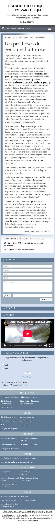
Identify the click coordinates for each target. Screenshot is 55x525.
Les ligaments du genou (9, 429)
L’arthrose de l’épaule (28, 500)
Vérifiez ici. (23, 385)
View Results (27, 377)
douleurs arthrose (45, 511)
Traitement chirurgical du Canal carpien (29, 479)
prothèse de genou (36, 155)
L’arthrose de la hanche (28, 458)
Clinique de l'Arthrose (12, 511)
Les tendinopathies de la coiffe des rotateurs (9, 505)
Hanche (27, 454)
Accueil (7, 37)
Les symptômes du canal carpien (10, 479)
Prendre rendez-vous (18, 29)
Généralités (24, 496)
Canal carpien (28, 468)
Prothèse (4, 425)
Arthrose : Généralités (8, 438)
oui (6, 365)
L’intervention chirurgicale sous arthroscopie (29, 402)
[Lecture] (5, 345)
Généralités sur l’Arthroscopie (6, 402)
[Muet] (45, 345)
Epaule (27, 493)
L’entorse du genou (27, 417)
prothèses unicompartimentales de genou (30, 83)
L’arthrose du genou (27, 421)
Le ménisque (24, 425)
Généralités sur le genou (9, 417)
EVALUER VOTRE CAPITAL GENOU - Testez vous (24, 239)
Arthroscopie (28, 393)
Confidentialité (8, 515)
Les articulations (7, 407)
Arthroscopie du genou (28, 397)
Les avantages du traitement (26, 473)
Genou (14, 37)
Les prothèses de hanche (10, 462)
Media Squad (33, 521)
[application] (27, 333)
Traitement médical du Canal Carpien (9, 486)
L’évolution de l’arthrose (29, 445)
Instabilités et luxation (8, 500)
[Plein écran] (50, 345)
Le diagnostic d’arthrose (9, 449)
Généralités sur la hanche (10, 458)
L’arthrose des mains (8, 445)
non (6, 369)
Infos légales (22, 515)
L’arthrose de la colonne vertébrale (29, 440)
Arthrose (27, 434)
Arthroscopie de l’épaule (10, 397)
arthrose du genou (29, 511)
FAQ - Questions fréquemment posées (19, 250)
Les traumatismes (26, 462)
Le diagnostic (5, 472)
